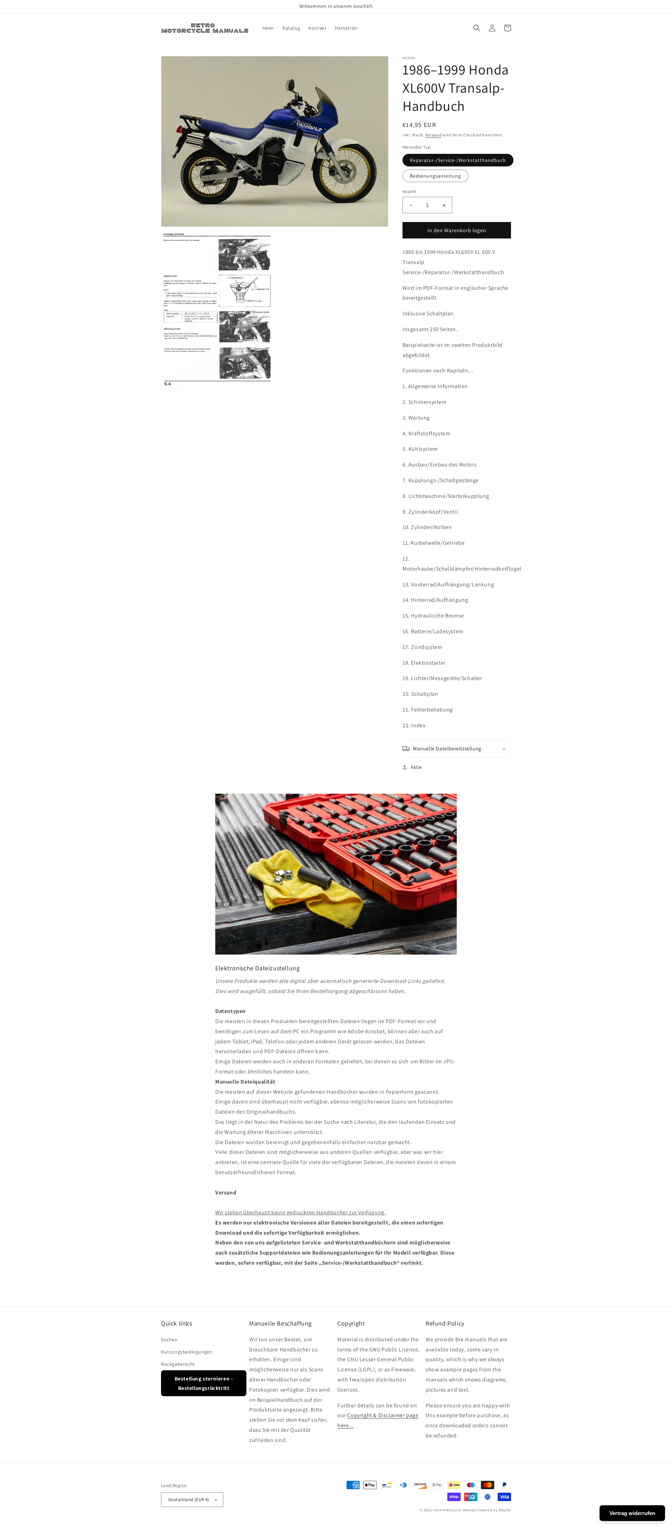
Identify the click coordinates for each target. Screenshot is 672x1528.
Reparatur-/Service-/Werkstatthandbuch (458, 160)
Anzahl (409, 191)
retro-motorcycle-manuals (455, 1510)
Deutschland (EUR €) (188, 1499)
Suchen (169, 1339)
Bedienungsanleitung (435, 176)
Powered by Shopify (494, 1510)
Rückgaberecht (178, 1364)
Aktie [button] (416, 767)
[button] (476, 28)
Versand (433, 134)
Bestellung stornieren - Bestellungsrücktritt (204, 1383)
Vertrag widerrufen (632, 1513)
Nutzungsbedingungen (186, 1352)
